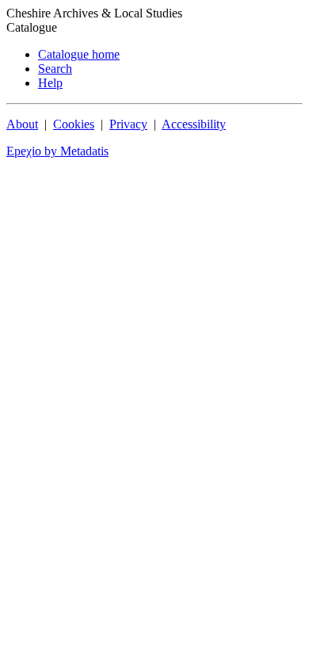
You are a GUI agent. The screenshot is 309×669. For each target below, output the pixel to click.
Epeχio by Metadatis (57, 151)
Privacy (128, 124)
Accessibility (194, 124)
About (22, 124)
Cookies (73, 124)
